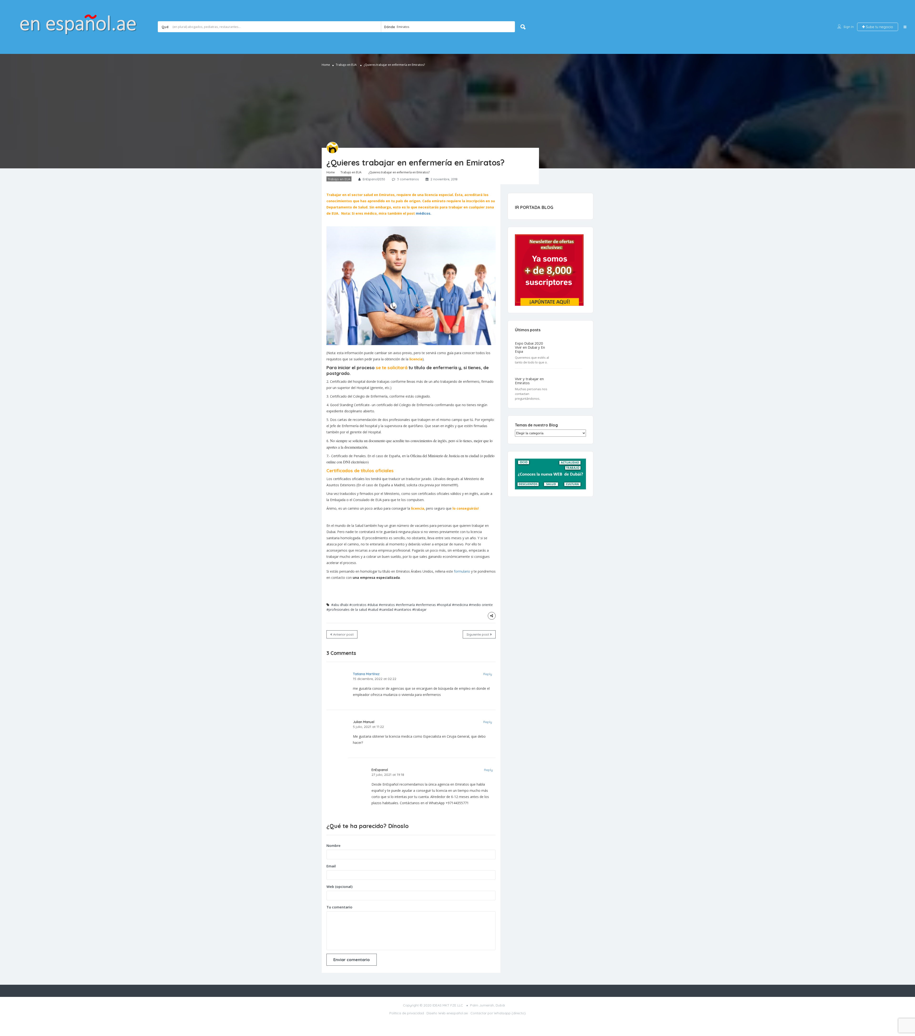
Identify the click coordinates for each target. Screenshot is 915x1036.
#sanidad (386, 609)
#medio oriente (481, 604)
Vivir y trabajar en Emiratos (529, 381)
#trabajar (419, 609)
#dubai (372, 604)
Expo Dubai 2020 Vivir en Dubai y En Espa (530, 347)
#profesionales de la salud (346, 609)
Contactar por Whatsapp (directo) (498, 1013)
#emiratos (387, 604)
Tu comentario (339, 907)
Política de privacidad (406, 1013)
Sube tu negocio (879, 27)
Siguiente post (478, 634)
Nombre (333, 845)
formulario (462, 571)
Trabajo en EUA (346, 65)
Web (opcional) (339, 886)
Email (331, 866)
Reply (487, 674)
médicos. (423, 213)
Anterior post (343, 634)
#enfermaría (405, 604)
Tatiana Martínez (366, 674)
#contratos (357, 604)
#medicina (460, 604)
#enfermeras (426, 604)
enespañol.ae (457, 1013)
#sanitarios (402, 609)
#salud (373, 609)
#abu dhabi (339, 604)
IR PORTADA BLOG (534, 207)
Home (326, 65)
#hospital (444, 604)
